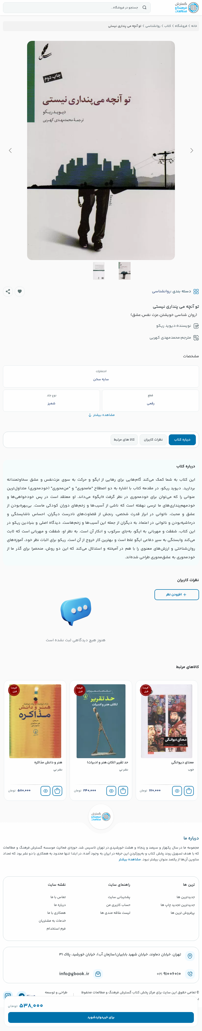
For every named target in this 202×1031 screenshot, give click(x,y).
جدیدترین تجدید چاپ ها (178, 905)
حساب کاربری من (118, 905)
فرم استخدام (56, 929)
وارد (98, 1017)
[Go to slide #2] (99, 271)
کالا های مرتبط (124, 439)
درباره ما (60, 905)
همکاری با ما (56, 913)
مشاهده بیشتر (130, 859)
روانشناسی (161, 292)
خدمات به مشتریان (52, 921)
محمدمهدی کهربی (165, 338)
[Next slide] (10, 150)
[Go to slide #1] (124, 271)
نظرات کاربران (153, 439)
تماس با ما (58, 897)
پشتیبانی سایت (119, 897)
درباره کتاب (182, 439)
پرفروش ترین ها (183, 913)
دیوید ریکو (166, 326)
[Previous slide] (191, 150)
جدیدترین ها (186, 897)
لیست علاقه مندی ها (115, 913)
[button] (20, 291)
